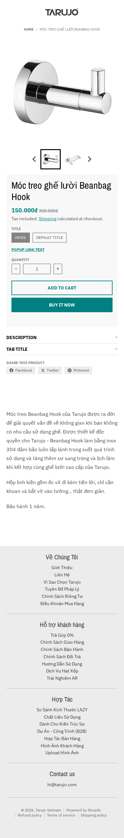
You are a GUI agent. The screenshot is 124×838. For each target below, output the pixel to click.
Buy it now (62, 305)
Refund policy (30, 815)
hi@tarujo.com (62, 784)
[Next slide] (89, 159)
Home (29, 29)
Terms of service (61, 815)
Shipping (47, 219)
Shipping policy (94, 815)
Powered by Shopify (83, 810)
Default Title (49, 237)
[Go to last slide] (34, 159)
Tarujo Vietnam (48, 810)
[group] (50, 159)
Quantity (20, 260)
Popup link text (28, 249)
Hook (20, 237)
